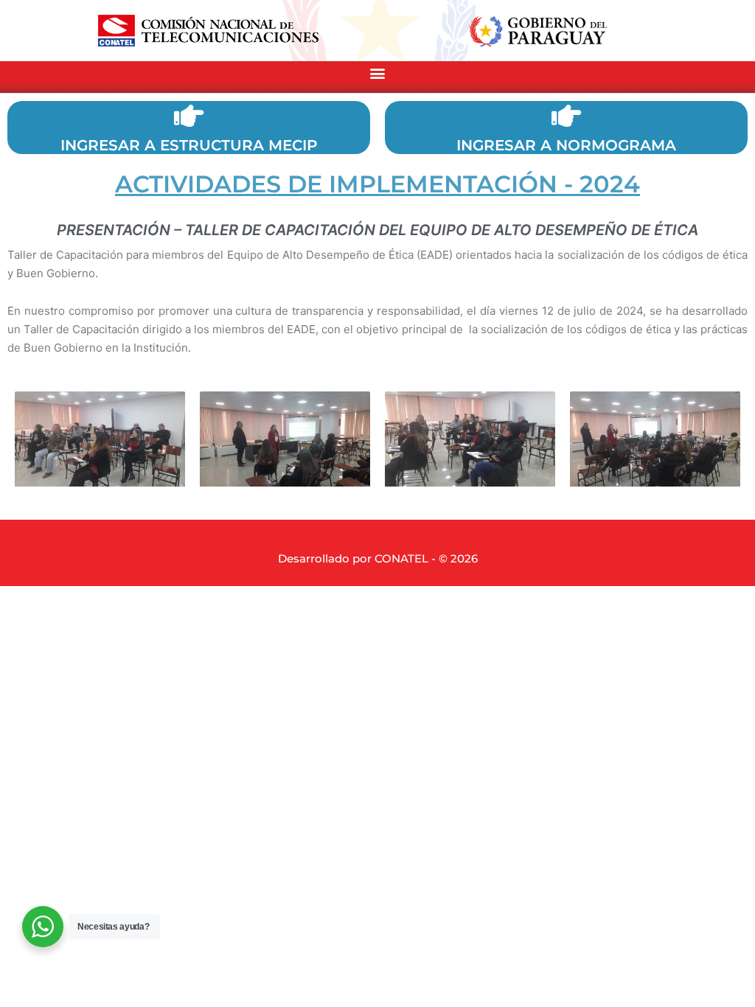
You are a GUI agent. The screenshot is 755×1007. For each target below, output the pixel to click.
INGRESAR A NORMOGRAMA (566, 145)
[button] (377, 73)
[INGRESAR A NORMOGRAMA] (566, 115)
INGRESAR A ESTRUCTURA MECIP (189, 145)
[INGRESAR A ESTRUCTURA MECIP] (188, 115)
